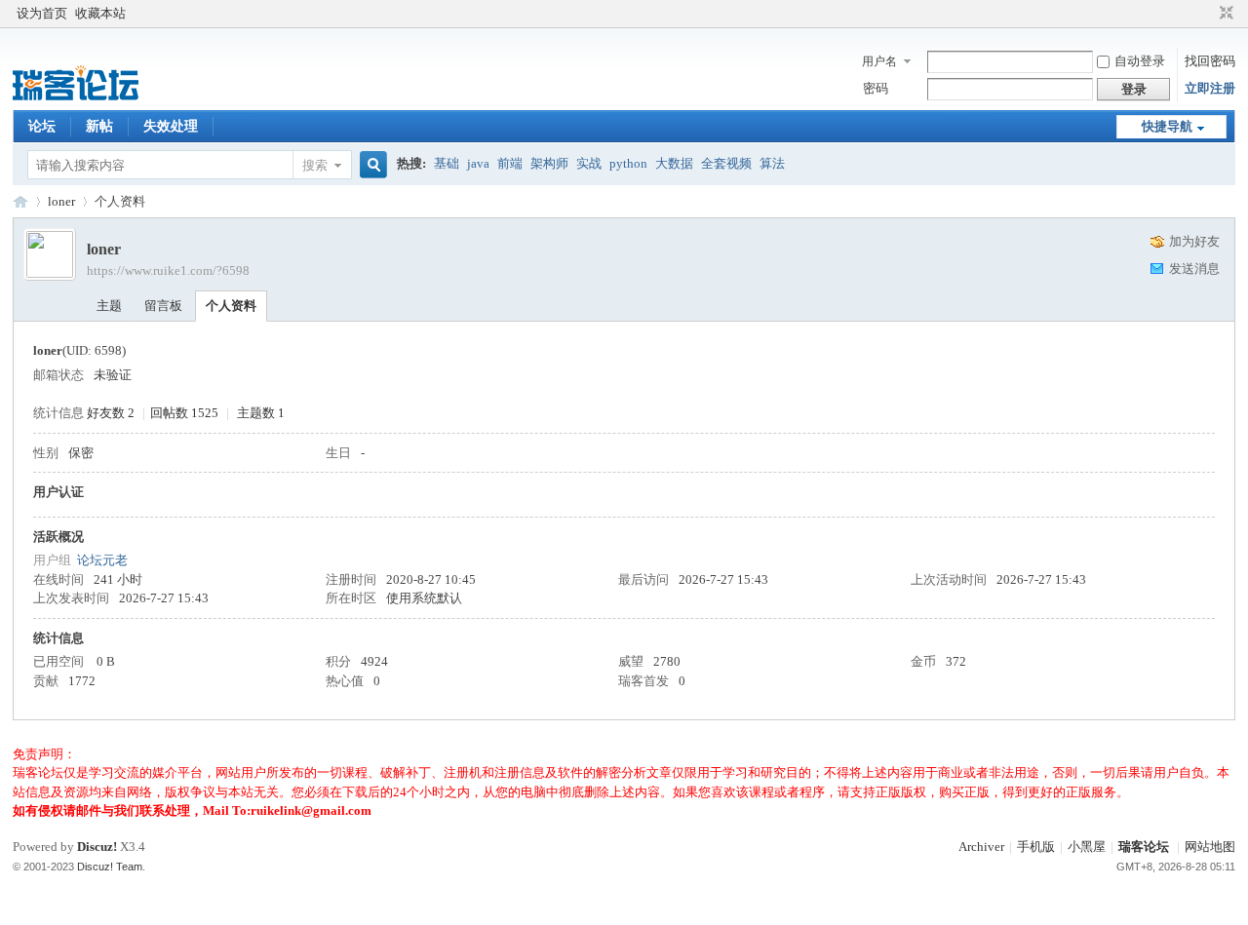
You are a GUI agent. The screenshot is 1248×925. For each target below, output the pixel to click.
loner (61, 201)
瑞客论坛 (20, 201)
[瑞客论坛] (75, 98)
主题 (109, 305)
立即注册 (1210, 88)
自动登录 (1139, 61)
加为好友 (1194, 241)
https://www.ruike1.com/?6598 (168, 270)
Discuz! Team (109, 866)
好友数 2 (111, 412)
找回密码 (1210, 61)
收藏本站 (100, 13)
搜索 (315, 165)
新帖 (99, 126)
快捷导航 (1167, 126)
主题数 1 (261, 412)
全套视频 (726, 163)
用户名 (879, 61)
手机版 (1036, 846)
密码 (875, 88)
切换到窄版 (1224, 13)
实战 (589, 163)
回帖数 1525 (184, 412)
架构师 (549, 163)
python (628, 163)
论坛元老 (102, 560)
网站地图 (1210, 846)
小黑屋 (1087, 846)
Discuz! (97, 846)
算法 (772, 163)
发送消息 (1194, 268)
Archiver (981, 846)
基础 (446, 163)
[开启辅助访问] (1208, 13)
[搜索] (370, 165)
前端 (510, 163)
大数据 (674, 163)
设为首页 (42, 13)
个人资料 (231, 305)
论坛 (42, 126)
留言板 (163, 305)
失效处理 (170, 126)
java (478, 163)
